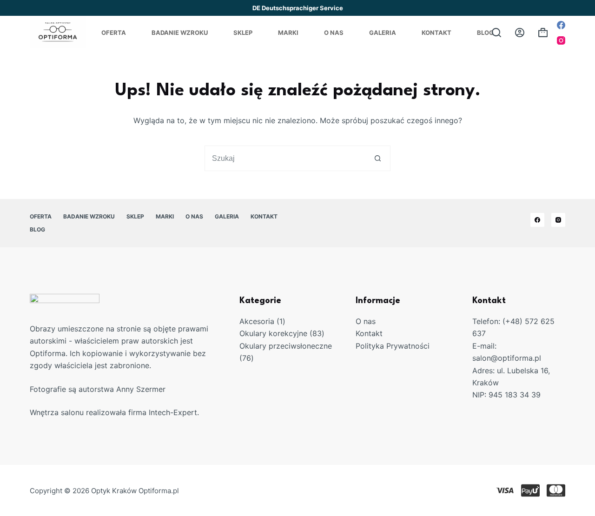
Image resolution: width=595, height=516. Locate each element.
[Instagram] (561, 40)
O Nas (334, 32)
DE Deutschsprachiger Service (297, 8)
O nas (366, 321)
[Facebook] (561, 25)
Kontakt (436, 32)
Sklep (242, 32)
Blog (485, 32)
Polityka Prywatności (393, 346)
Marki (288, 32)
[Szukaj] (496, 32)
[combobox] (285, 158)
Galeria (382, 32)
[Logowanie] (519, 32)
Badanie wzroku (180, 32)
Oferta (113, 32)
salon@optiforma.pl (506, 358)
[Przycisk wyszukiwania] (377, 158)
